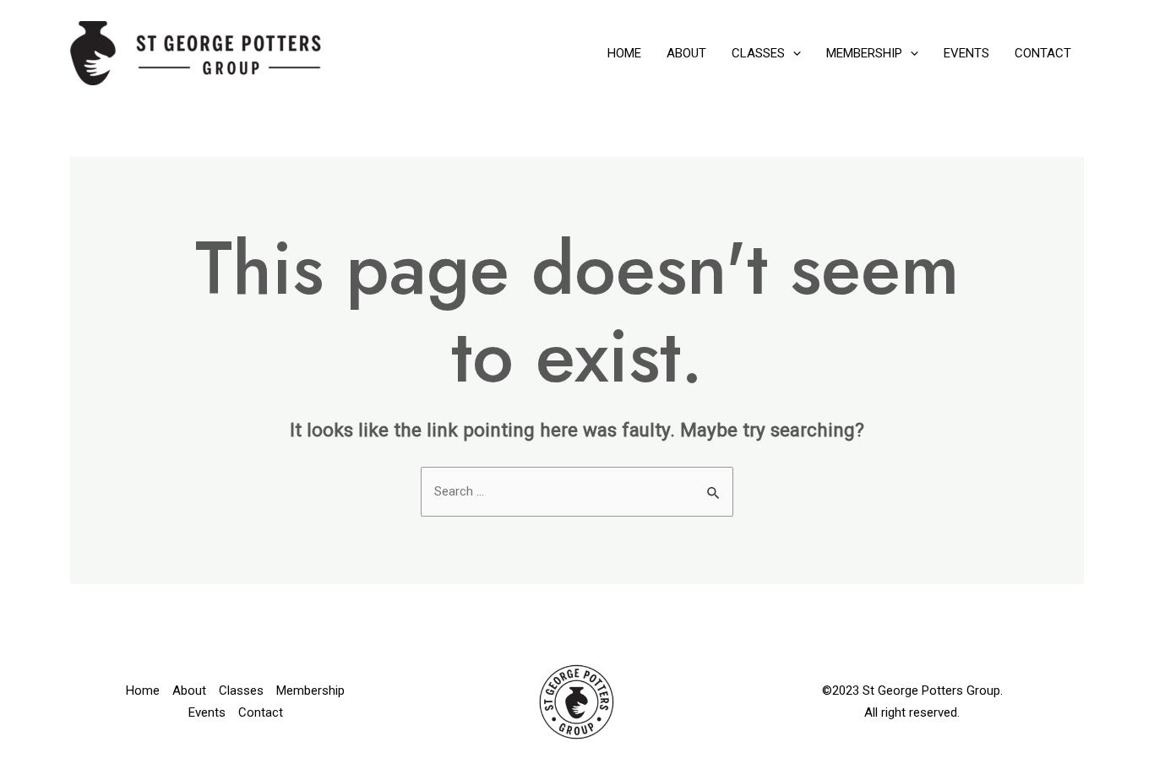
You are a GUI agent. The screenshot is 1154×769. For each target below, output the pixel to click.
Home (624, 53)
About (686, 53)
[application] (793, 53)
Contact (1043, 53)
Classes (758, 53)
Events (966, 53)
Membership (864, 53)
